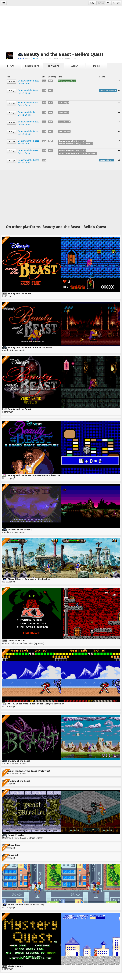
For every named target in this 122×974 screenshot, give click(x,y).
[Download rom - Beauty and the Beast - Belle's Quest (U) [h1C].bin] (119, 140)
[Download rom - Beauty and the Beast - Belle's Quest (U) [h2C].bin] (119, 150)
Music (96, 66)
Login (117, 3)
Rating (101, 2)
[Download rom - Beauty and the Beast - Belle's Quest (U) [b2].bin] (119, 112)
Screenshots (32, 66)
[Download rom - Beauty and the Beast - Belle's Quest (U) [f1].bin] (119, 121)
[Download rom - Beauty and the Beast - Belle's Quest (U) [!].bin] (119, 80)
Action (35, 58)
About (75, 66)
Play (11, 66)
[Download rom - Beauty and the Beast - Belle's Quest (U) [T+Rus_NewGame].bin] (119, 90)
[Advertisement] (61, 27)
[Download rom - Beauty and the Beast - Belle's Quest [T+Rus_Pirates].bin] (119, 160)
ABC (92, 2)
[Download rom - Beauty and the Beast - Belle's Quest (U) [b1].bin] (119, 102)
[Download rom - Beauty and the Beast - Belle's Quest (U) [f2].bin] (119, 131)
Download (53, 66)
